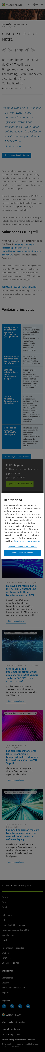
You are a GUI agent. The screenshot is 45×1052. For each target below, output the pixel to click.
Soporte (5, 993)
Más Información (15, 621)
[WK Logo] (11, 1014)
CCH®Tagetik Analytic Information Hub (19, 287)
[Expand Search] (29, 4)
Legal (4, 940)
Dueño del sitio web (10, 963)
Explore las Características (18, 484)
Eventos (5, 907)
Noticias (5, 902)
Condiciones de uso (11, 1029)
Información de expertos (13, 948)
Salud (4, 920)
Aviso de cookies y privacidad (27, 541)
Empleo (5, 953)
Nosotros (6, 897)
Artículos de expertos (17, 885)
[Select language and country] (35, 4)
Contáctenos (7, 978)
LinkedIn (20, 1006)
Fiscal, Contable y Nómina (13, 925)
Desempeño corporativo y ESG (15, 930)
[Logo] (13, 4)
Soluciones (7, 915)
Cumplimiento (8, 935)
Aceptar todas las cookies (22, 553)
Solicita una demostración (13, 988)
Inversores (6, 958)
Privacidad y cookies (11, 1034)
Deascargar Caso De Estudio (16, 155)
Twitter (12, 1006)
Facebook (4, 1006)
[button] (4, 49)
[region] (22, 526)
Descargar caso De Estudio (16, 456)
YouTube (28, 1006)
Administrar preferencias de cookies (22, 547)
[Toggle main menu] (41, 4)
